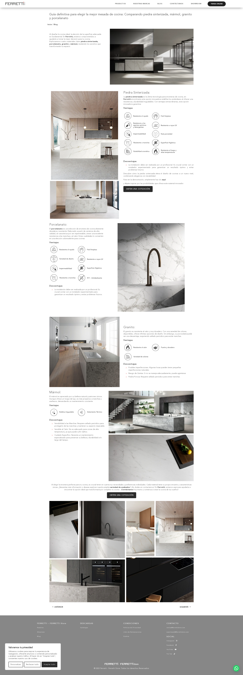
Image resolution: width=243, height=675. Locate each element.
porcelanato (55, 44)
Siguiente (184, 607)
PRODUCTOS (120, 4)
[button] (63, 529)
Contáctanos (127, 490)
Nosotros (40, 627)
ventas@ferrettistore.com (176, 627)
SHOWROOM (196, 4)
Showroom (41, 632)
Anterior (58, 607)
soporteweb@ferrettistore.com (178, 632)
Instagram (171, 641)
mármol (73, 44)
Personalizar (16, 664)
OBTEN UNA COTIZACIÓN (138, 189)
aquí (164, 180)
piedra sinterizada (89, 41)
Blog (56, 24)
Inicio (49, 24)
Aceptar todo (49, 664)
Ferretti (69, 37)
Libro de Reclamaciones (132, 632)
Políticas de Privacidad (132, 627)
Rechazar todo (32, 664)
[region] (33, 656)
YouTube (171, 649)
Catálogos (84, 627)
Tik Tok (170, 654)
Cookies (126, 636)
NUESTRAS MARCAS (141, 4)
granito (65, 44)
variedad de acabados (120, 487)
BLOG (159, 4)
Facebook (171, 645)
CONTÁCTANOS (176, 4)
